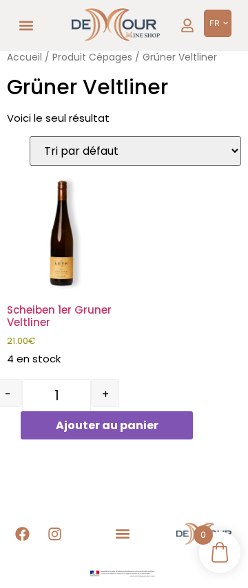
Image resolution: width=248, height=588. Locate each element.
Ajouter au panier (107, 425)
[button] (26, 25)
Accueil (24, 57)
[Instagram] (55, 534)
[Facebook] (22, 534)
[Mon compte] (187, 25)
